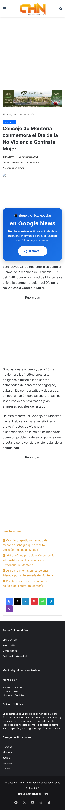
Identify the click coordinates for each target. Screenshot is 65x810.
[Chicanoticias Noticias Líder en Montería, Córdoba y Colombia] (33, 8)
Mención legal (10, 640)
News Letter (9, 645)
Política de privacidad (15, 656)
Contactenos (10, 650)
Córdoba (17, 114)
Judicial (7, 757)
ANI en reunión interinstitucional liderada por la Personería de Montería (28, 573)
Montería (29, 114)
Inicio (8, 114)
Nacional (7, 763)
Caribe (6, 768)
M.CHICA (9, 156)
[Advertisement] (32, 54)
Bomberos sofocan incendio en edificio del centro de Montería (25, 583)
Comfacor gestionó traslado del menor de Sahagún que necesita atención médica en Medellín (25, 545)
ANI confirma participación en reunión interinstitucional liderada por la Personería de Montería (29, 560)
